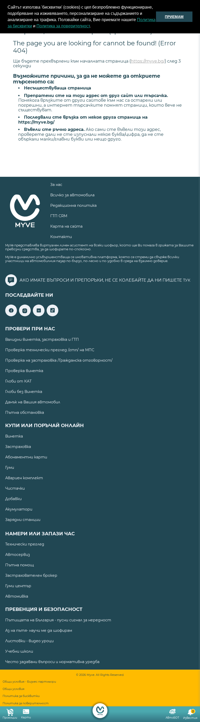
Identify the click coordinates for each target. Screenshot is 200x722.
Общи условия (13, 689)
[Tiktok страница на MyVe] (52, 314)
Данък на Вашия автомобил (32, 402)
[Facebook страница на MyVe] (11, 314)
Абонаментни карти (26, 457)
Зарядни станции (22, 519)
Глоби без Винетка (23, 391)
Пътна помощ (19, 565)
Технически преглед (24, 544)
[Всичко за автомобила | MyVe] (100, 710)
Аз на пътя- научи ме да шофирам (38, 630)
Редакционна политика (73, 205)
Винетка (14, 436)
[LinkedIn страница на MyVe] (39, 314)
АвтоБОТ (172, 717)
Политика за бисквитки (21, 696)
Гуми (9, 467)
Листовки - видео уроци (29, 641)
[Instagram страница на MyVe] (25, 314)
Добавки (13, 498)
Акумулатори (18, 509)
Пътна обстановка (24, 412)
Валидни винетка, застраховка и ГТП (42, 339)
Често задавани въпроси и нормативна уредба (52, 661)
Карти (26, 717)
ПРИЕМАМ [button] (174, 17)
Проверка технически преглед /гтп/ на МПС (49, 350)
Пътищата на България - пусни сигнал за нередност (58, 620)
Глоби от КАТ (18, 381)
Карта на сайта (66, 226)
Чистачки (15, 488)
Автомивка (16, 596)
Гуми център (18, 586)
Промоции (10, 717)
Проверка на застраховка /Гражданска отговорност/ (59, 360)
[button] (92, 26)
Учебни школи (19, 651)
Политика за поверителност (63, 26)
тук (186, 280)
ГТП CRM (58, 216)
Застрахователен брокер (31, 575)
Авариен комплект (24, 478)
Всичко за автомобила (72, 195)
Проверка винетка (24, 370)
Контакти (61, 236)
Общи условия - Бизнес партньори (29, 681)
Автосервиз (17, 554)
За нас (56, 184)
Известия (190, 715)
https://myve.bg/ (148, 61)
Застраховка (18, 446)
